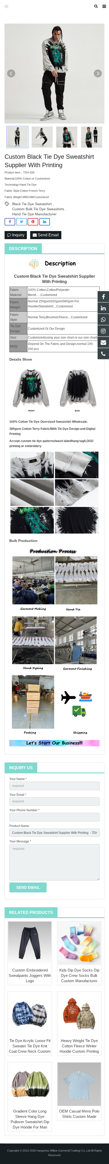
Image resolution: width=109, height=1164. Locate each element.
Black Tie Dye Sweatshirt (32, 204)
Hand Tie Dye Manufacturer (34, 214)
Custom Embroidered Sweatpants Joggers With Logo (30, 975)
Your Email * (17, 795)
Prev (11, 73)
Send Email (48, 235)
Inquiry (17, 235)
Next (98, 73)
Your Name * (18, 779)
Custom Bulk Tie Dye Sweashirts (38, 209)
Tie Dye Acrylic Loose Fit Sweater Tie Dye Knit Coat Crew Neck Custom (30, 1045)
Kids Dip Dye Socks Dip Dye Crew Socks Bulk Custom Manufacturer (79, 975)
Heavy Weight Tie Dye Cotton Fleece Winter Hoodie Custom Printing (79, 1045)
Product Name (19, 826)
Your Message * (20, 841)
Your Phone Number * (24, 810)
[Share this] (10, 221)
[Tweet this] (21, 221)
